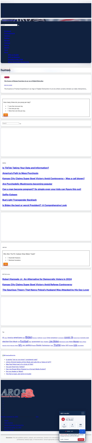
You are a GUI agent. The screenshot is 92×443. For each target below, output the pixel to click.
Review (7, 40)
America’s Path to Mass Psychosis (20, 173)
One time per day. (14, 108)
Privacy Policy (9, 430)
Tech (6, 50)
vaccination (81, 345)
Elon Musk (13, 341)
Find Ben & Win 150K (15, 59)
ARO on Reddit (13, 55)
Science (7, 43)
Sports (6, 45)
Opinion (7, 36)
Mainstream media (64, 341)
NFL (20, 345)
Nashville (4, 345)
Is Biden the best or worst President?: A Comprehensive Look (34, 205)
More (6, 52)
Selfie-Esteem (9, 194)
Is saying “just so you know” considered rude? (21, 359)
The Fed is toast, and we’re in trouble (18, 374)
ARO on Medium (14, 57)
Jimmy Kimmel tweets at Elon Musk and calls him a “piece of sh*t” (28, 362)
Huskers (46, 341)
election (5, 341)
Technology (46, 345)
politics (29, 345)
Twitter (63, 345)
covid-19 (68, 337)
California (39, 337)
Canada (44, 337)
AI (3, 337)
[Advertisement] (46, 142)
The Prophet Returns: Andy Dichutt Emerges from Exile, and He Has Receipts (71, 435)
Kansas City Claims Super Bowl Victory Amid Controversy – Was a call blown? (43, 178)
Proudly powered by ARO (9, 416)
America (10, 337)
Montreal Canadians (15, 260)
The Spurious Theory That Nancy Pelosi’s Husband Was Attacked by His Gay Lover (45, 290)
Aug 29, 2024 (8, 85)
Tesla (51, 345)
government (36, 341)
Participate (81, 439)
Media (71, 341)
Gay (30, 341)
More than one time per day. (17, 111)
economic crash (84, 337)
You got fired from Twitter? (15, 367)
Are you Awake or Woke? (14, 371)
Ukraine (71, 345)
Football (24, 341)
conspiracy (54, 337)
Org (37, 416)
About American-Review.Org (18, 62)
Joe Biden (54, 341)
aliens (5, 337)
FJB (19, 341)
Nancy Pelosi (83, 341)
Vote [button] (5, 114)
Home (6, 420)
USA (75, 345)
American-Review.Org (10, 355)
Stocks (6, 48)
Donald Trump (76, 337)
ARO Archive (8, 423)
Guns (42, 341)
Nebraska (12, 345)
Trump (57, 345)
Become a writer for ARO (12, 427)
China (48, 337)
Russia (34, 345)
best (23, 337)
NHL (24, 345)
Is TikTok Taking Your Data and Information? (25, 168)
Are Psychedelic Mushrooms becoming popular (27, 184)
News (16, 345)
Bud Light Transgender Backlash (19, 200)
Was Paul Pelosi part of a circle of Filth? (19, 364)
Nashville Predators (14, 258)
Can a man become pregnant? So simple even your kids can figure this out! (41, 189)
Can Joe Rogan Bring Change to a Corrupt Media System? (26, 369)
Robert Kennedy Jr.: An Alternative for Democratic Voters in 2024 (37, 279)
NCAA (8, 345)
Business (7, 31)
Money (76, 341)
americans (18, 337)
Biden (28, 337)
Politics (7, 38)
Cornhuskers (61, 337)
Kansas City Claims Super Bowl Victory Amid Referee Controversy (37, 284)
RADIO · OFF (70, 431)
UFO (67, 345)
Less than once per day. (16, 106)
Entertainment (9, 33)
